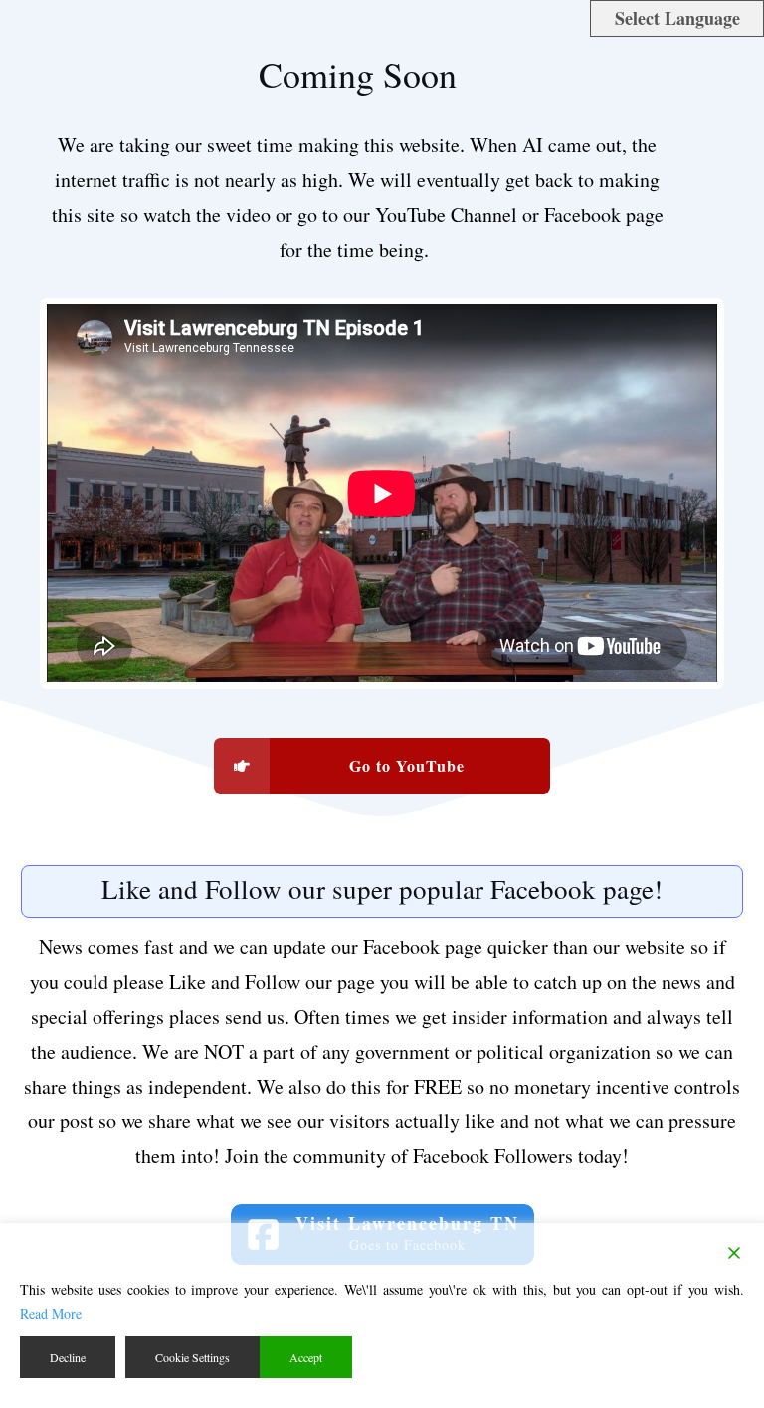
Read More (51, 1314)
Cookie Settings (192, 1357)
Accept (305, 1357)
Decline (68, 1357)
